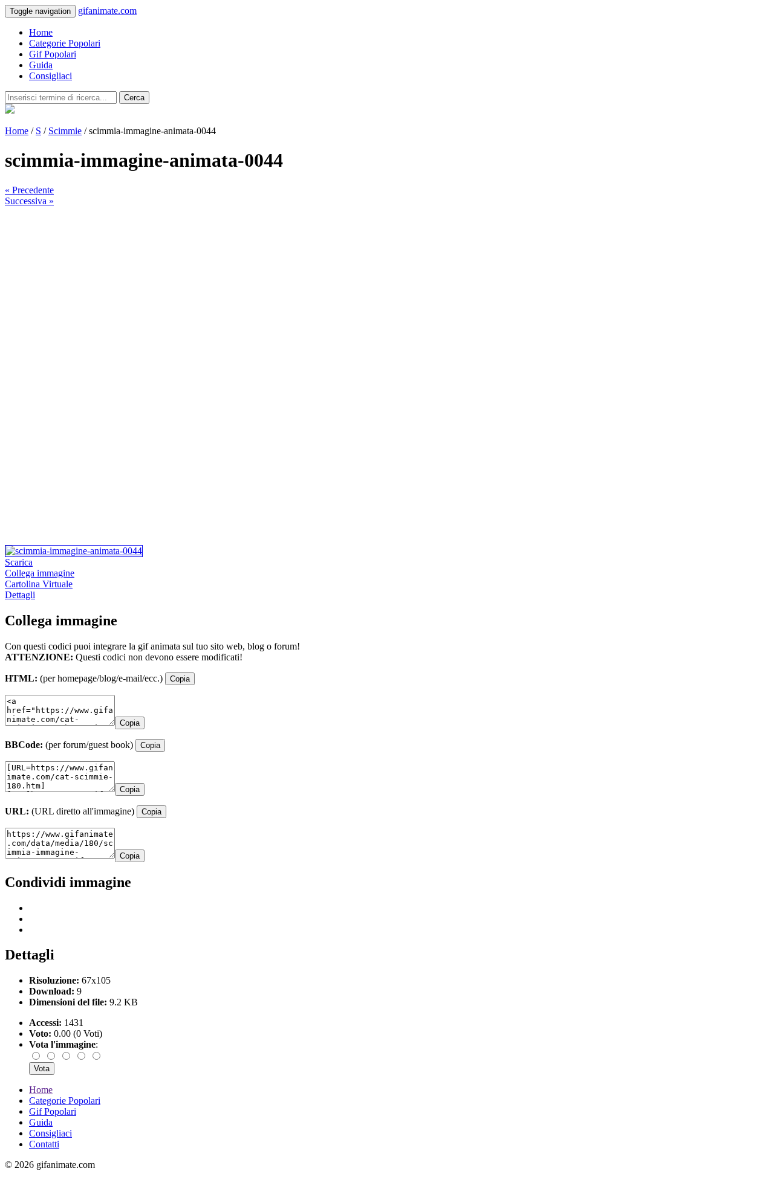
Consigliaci (50, 76)
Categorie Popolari (64, 43)
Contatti (44, 1144)
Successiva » (29, 201)
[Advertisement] (367, 291)
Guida (41, 65)
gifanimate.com (107, 10)
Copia (180, 678)
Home (41, 32)
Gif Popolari (52, 54)
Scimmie (65, 131)
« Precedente (29, 190)
